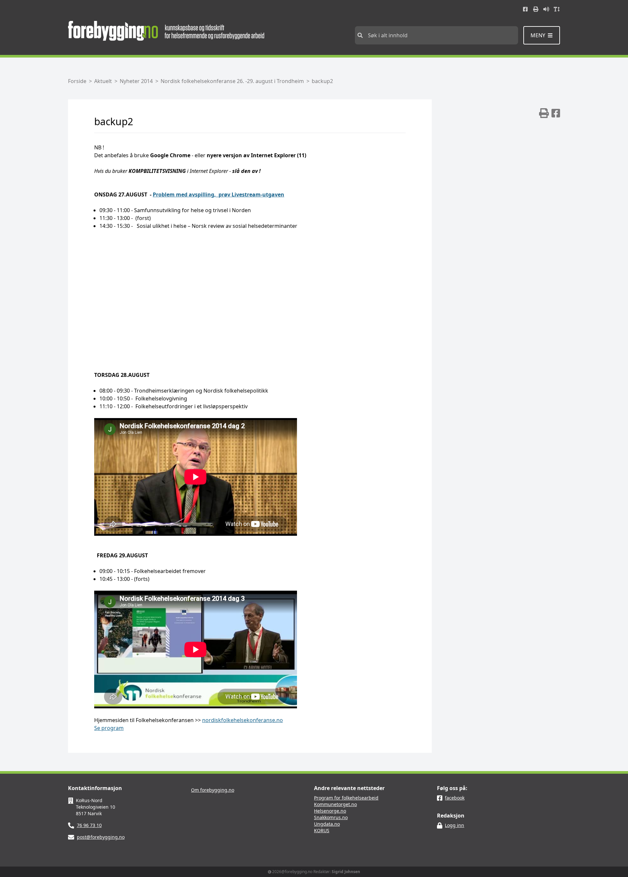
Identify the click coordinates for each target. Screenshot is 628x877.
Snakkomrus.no (331, 817)
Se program (109, 728)
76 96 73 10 (89, 825)
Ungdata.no (327, 824)
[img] (544, 113)
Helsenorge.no (330, 811)
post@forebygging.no (101, 837)
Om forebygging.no (212, 790)
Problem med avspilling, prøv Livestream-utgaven (218, 194)
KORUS (321, 830)
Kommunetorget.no (335, 804)
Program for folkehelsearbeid (346, 798)
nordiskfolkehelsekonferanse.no (242, 720)
